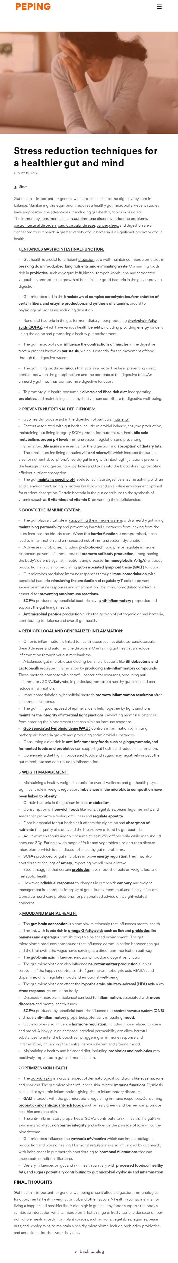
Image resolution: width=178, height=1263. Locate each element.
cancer (102, 226)
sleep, (114, 226)
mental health (61, 219)
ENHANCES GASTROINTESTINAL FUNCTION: (62, 249)
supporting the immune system (95, 520)
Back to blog (92, 1251)
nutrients (121, 419)
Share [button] (23, 187)
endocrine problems (129, 219)
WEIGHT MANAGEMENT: (45, 772)
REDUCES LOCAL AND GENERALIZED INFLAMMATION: (72, 631)
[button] (159, 6)
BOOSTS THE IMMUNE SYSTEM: (51, 510)
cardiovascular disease (76, 226)
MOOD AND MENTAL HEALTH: (49, 914)
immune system (34, 219)
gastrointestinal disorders (35, 226)
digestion (86, 260)
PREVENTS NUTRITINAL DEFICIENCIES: (58, 409)
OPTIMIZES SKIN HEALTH (44, 1068)
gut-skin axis (41, 1078)
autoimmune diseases (92, 219)
